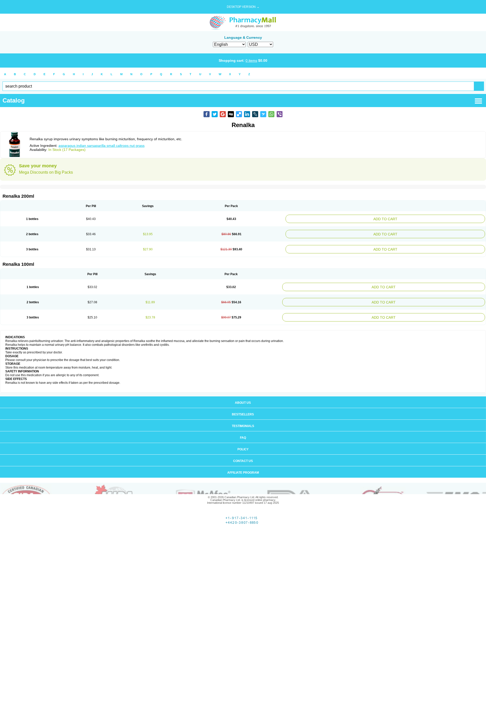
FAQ (243, 431)
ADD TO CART (419, 218)
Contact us (243, 455)
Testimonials (243, 420)
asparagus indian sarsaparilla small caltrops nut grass (101, 146)
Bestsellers (243, 408)
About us (243, 396)
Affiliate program (243, 466)
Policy (243, 443)
